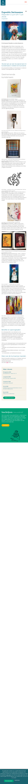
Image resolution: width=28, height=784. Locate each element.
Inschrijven (18, 779)
